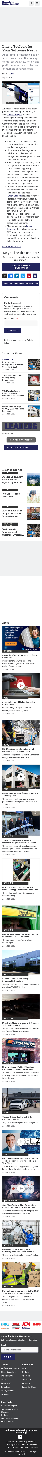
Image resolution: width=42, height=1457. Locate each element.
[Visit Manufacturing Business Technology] (26, 1328)
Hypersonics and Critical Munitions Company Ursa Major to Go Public (18, 1068)
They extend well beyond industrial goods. (20, 1123)
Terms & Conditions (29, 1444)
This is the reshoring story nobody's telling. (20, 1255)
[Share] (10, 276)
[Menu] (37, 3)
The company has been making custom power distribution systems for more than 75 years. (19, 802)
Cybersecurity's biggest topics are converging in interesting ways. (16, 709)
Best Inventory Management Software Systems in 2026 (12, 364)
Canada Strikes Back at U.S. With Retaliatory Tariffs (17, 1118)
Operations (8, 836)
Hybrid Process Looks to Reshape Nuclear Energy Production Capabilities (20, 888)
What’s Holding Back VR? (11, 495)
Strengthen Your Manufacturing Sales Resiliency (19, 656)
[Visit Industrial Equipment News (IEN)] (26, 1324)
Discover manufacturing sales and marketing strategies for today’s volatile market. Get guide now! (19, 663)
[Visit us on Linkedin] (20, 1437)
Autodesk (13, 74)
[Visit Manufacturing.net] (16, 1328)
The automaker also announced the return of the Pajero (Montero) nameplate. (20, 1029)
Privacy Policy (13, 1444)
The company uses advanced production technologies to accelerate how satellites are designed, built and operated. (19, 849)
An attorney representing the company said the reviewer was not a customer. (20, 1212)
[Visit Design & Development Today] (5, 1324)
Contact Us (20, 1442)
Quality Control (11, 1201)
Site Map (34, 1447)
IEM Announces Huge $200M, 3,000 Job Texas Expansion (13, 408)
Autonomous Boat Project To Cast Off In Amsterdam (12, 513)
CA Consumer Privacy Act (17, 1447)
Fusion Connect (14, 196)
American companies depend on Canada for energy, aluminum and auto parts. (20, 756)
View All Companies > (21, 440)
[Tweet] (23, 276)
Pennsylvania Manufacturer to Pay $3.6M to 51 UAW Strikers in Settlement (21, 1292)
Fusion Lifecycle (14, 114)
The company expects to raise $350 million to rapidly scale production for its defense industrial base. (20, 1075)
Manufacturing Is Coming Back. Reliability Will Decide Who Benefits (18, 1250)
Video (6, 698)
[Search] (31, 3)
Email (3, 1345)
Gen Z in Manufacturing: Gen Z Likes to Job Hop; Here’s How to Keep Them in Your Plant (20, 1160)
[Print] (4, 276)
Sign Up (8, 1357)
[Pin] (29, 276)
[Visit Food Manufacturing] (16, 1324)
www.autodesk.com (11, 246)
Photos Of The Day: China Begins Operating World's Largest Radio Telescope (12, 480)
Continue (12, 330)
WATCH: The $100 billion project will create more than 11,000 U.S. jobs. (20, 985)
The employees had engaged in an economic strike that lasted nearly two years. (18, 1299)
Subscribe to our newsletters (21, 267)
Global (7, 473)
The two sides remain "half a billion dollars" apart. (17, 941)
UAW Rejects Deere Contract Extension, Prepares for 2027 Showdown (20, 935)
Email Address (11, 319)
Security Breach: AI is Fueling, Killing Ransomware (12, 377)
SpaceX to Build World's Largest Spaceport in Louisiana (16, 980)
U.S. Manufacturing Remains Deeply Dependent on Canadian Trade (13, 393)
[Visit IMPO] (37, 1324)
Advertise (32, 1442)
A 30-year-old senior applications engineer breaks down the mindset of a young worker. (21, 1167)
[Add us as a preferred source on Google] (35, 276)
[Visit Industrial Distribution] (5, 1328)
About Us (10, 1442)
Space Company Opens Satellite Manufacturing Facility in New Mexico (19, 841)
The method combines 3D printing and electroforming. (18, 894)
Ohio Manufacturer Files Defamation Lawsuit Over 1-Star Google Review (19, 1206)
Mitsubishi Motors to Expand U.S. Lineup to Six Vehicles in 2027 (20, 1024)
